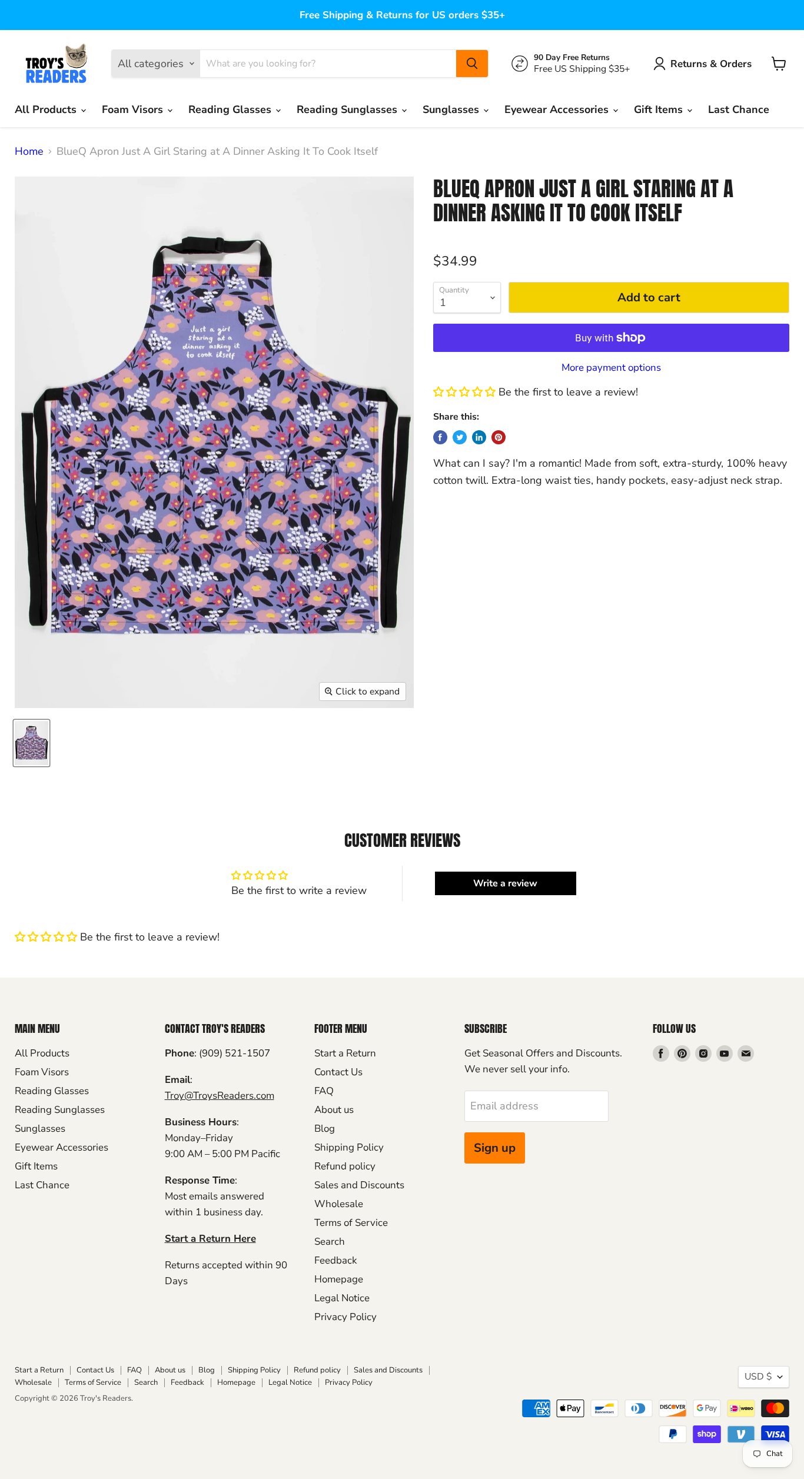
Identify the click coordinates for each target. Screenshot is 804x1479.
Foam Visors (134, 109)
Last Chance (738, 109)
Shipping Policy (349, 1147)
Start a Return (345, 1053)
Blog (324, 1128)
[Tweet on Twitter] (460, 437)
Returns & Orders (711, 64)
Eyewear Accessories (558, 109)
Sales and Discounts (359, 1185)
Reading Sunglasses (348, 109)
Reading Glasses (231, 109)
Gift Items (660, 109)
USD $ (758, 1376)
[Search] (472, 63)
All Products (47, 109)
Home (29, 151)
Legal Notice (342, 1298)
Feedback (335, 1260)
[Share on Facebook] (440, 437)
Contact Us (338, 1072)
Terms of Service (351, 1222)
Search (329, 1241)
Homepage (338, 1279)
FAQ (324, 1091)
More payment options (611, 367)
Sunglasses (452, 109)
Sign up (495, 1148)
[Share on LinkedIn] (479, 437)
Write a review (505, 883)
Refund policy (345, 1166)
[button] (464, 392)
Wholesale (338, 1204)
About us (334, 1109)
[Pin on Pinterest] (498, 437)
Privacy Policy (345, 1317)
